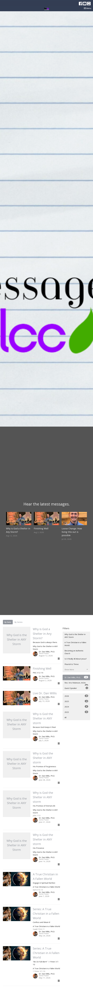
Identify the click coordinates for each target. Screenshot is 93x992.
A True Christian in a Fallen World (75, 643)
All (65, 717)
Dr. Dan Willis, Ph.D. (76, 677)
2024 (76, 706)
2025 (76, 701)
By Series (19, 622)
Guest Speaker (76, 688)
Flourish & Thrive (72, 664)
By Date (7, 622)
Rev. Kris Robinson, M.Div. (76, 683)
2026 (76, 696)
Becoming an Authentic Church (74, 652)
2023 (76, 712)
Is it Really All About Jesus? (76, 659)
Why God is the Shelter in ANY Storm (75, 635)
